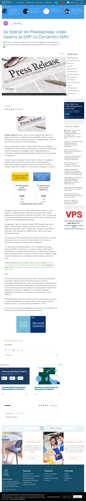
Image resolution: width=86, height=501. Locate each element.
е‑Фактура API (27, 482)
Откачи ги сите (67, 496)
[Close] (84, 497)
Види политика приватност (17, 499)
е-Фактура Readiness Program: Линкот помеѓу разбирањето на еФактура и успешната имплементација (14, 388)
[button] (56, 2)
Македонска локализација (31, 476)
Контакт (47, 480)
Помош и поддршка (50, 474)
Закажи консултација (51, 478)
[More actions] (56, 106)
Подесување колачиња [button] (53, 496)
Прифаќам (78, 496)
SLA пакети (48, 476)
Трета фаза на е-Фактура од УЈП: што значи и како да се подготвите (46, 388)
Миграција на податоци (30, 480)
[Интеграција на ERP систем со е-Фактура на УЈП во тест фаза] (47, 376)
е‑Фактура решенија (29, 484)
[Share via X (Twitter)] (9, 350)
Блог (65, 480)
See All (60, 364)
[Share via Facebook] (5, 350)
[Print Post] (22, 350)
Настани (67, 476)
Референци (68, 478)
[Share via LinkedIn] (13, 350)
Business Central (28, 474)
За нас (66, 474)
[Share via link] (17, 350)
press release (8, 344)
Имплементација (28, 478)
